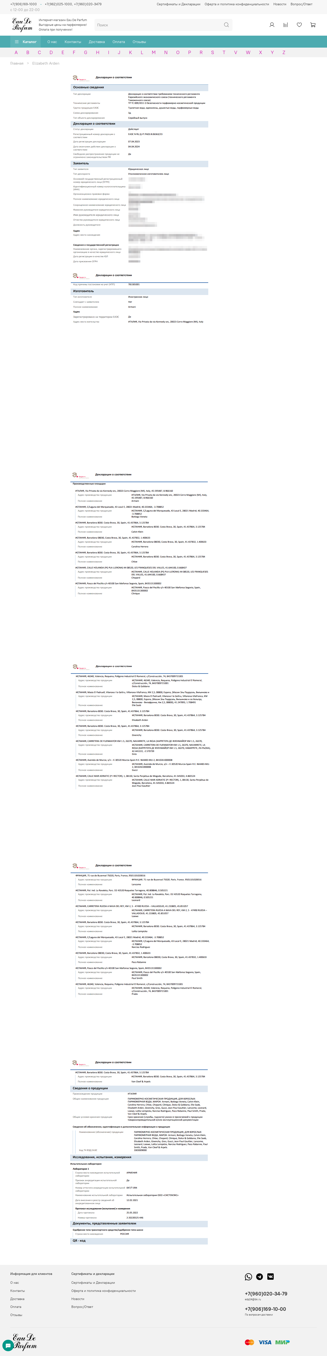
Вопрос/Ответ (301, 4)
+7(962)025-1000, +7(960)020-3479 (73, 4)
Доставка (97, 41)
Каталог (30, 41)
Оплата (119, 41)
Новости (279, 4)
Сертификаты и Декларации (178, 4)
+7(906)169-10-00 (265, 1309)
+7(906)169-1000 (23, 4)
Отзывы (139, 41)
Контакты (73, 41)
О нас (52, 41)
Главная (16, 63)
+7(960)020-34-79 (266, 1293)
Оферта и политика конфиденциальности (237, 4)
